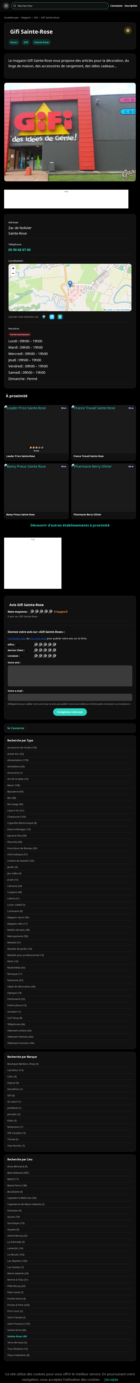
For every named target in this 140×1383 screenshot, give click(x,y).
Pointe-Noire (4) (16, 1298)
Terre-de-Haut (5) (17, 1342)
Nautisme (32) (15, 980)
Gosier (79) (13, 1216)
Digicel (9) (13, 1082)
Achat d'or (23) (15, 753)
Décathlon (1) (15, 1089)
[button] (70, 283)
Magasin (26, 17)
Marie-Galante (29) (18, 1273)
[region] (70, 287)
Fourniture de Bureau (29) (22, 848)
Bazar (14, 42)
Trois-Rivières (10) (17, 1348)
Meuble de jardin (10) (19, 948)
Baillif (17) (13, 1179)
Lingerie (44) (14, 892)
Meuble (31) (14, 942)
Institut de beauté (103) (20, 860)
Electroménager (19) (19, 829)
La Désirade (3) (16, 1242)
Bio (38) (11, 797)
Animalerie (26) (16, 766)
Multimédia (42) (16, 967)
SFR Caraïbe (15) (16, 1133)
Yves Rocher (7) (16, 1145)
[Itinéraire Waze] (51, 316)
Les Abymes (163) (17, 1260)
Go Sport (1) (14, 1101)
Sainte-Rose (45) (17, 1336)
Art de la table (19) (17, 779)
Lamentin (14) (15, 1248)
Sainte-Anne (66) (16, 1330)
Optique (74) (14, 992)
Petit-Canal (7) (15, 1292)
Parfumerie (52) (16, 999)
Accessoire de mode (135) (22, 747)
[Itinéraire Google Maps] (43, 316)
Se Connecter (15, 728)
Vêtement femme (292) (20, 1036)
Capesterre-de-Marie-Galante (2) (25, 1204)
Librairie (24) (14, 886)
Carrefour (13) (15, 1070)
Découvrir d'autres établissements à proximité (70, 525)
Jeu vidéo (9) (14, 873)
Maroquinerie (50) (17, 936)
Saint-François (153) (18, 1323)
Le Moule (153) (15, 1254)
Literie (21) (13, 898)
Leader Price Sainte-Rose (20, 456)
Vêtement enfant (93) (19, 1030)
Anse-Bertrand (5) (17, 1166)
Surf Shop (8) (14, 1018)
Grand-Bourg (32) (17, 1235)
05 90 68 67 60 (19, 249)
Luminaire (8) (15, 911)
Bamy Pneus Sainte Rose (20, 514)
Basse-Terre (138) (17, 1185)
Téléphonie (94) (16, 1024)
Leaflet (109, 309)
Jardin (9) (12, 867)
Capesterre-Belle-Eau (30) (21, 1197)
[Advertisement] (66, 200)
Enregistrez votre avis (70, 712)
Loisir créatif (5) (16, 904)
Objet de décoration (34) (21, 986)
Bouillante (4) (15, 1191)
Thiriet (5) (12, 1139)
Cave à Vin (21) (15, 810)
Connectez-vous (17, 638)
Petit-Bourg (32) (16, 1286)
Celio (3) (12, 1076)
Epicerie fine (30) (16, 835)
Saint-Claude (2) (16, 1317)
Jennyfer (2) (13, 1114)
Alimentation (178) (17, 760)
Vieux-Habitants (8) (18, 1355)
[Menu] (6, 5)
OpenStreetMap (123, 309)
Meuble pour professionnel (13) (25, 955)
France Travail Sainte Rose (89, 456)
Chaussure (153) (16, 816)
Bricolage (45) (15, 804)
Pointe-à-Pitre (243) (18, 1305)
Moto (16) (12, 961)
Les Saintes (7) (15, 1267)
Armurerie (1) (15, 772)
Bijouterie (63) (15, 791)
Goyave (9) (13, 1229)
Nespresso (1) (15, 1126)
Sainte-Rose (41, 42)
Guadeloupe (11, 17)
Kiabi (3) (12, 1120)
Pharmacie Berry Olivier (87, 514)
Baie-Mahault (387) (18, 1172)
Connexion (116, 5)
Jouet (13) (12, 879)
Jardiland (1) (14, 1108)
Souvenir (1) (14, 1011)
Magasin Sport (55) (18, 917)
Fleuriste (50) (14, 842)
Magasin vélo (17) (17, 923)
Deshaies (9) (14, 1210)
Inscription (131, 5)
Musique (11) (14, 973)
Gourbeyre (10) (15, 1223)
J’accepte (111, 1379)
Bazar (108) (13, 785)
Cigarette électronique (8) (22, 823)
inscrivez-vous (38, 638)
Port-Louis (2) (15, 1311)
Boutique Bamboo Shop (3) (22, 1063)
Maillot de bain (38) (18, 929)
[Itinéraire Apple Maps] (60, 316)
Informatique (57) (17, 854)
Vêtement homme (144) (20, 1043)
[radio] (36, 645)
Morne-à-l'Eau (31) (17, 1279)
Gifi (36, 17)
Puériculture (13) (16, 1005)
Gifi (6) (11, 1095)
